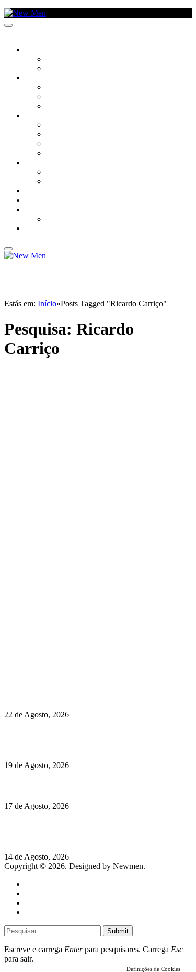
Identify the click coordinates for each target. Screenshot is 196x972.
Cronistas (63, 59)
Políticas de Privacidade (73, 664)
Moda (56, 135)
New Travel (44, 229)
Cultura (39, 78)
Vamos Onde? (47, 163)
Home (35, 883)
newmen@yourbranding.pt (86, 626)
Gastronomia (49, 191)
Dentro (59, 172)
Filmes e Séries (71, 97)
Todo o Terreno (73, 219)
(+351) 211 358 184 (75, 636)
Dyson (57, 125)
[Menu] (8, 25)
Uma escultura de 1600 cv (49, 785)
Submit (118, 931)
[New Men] (25, 12)
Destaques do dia (53, 912)
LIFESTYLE (41, 116)
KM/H (33, 200)
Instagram (58, 645)
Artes (55, 88)
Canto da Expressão (81, 69)
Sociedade (43, 50)
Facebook (58, 654)
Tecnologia (66, 153)
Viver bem (63, 144)
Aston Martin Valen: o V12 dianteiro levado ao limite (97, 694)
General (38, 893)
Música (58, 106)
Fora (54, 182)
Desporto (41, 210)
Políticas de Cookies (67, 673)
